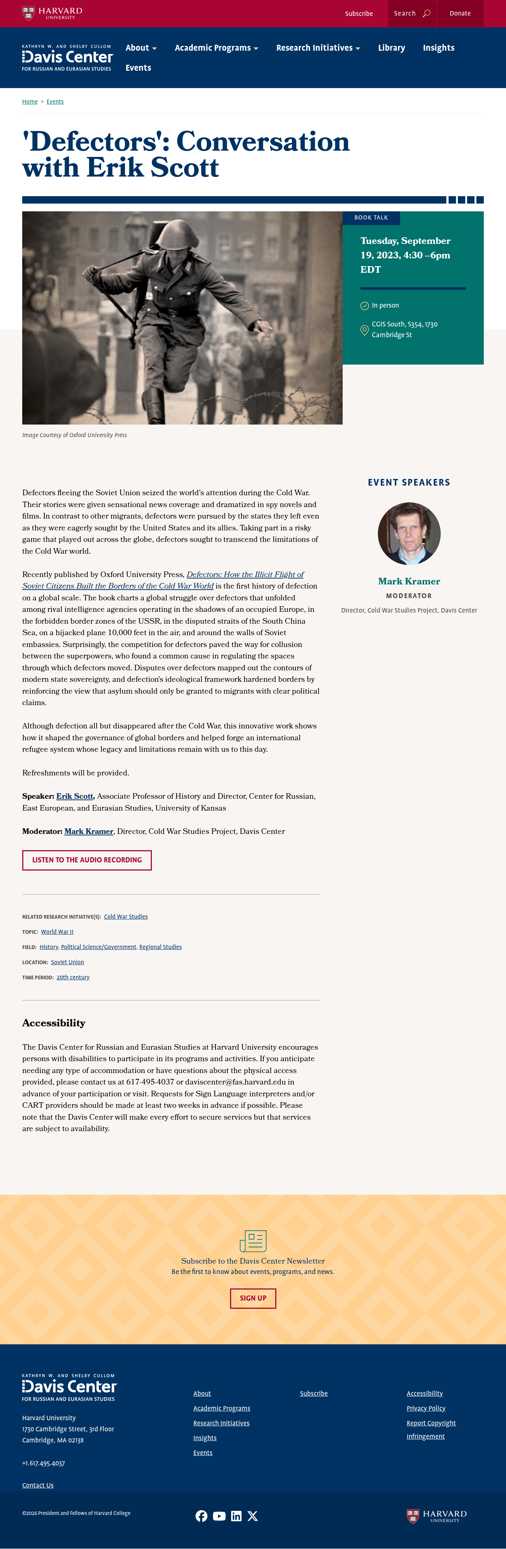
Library (391, 48)
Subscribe (359, 14)
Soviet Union (67, 962)
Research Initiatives (221, 1423)
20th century (73, 978)
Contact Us (38, 1485)
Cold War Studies (126, 917)
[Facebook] (201, 1519)
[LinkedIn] (236, 1519)
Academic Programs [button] (213, 48)
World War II (57, 932)
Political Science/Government (98, 947)
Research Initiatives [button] (314, 48)
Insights (439, 48)
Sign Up (253, 1298)
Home (30, 102)
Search (405, 13)
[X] (253, 1519)
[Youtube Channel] (219, 1519)
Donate (460, 13)
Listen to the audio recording (87, 860)
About (202, 1394)
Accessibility (425, 1394)
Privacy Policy (426, 1408)
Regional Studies (160, 947)
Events (138, 68)
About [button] (137, 48)
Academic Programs (221, 1408)
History (49, 947)
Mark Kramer (409, 582)
